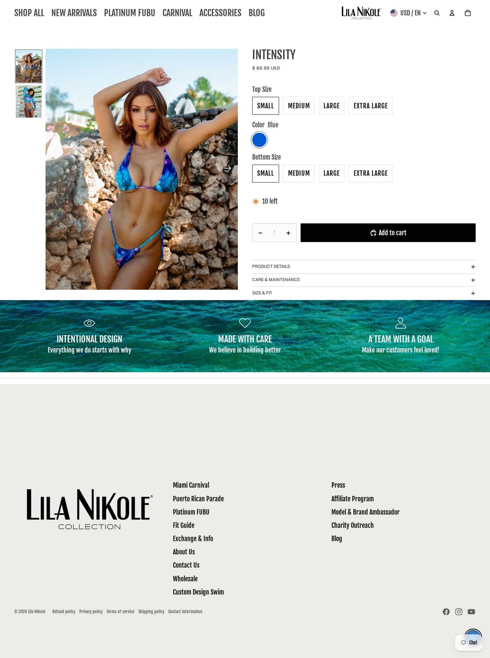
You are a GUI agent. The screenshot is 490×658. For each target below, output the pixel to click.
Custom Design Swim (198, 592)
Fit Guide (183, 525)
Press (338, 485)
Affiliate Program (352, 499)
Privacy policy (91, 611)
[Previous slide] (54, 169)
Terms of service (120, 611)
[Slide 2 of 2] (29, 101)
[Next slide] (230, 169)
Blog (336, 539)
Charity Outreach (352, 525)
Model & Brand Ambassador (365, 512)
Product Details (271, 266)
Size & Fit (262, 293)
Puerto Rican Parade (198, 499)
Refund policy (63, 611)
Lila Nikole (36, 611)
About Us (184, 552)
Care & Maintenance (276, 280)
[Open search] (437, 13)
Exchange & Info (193, 539)
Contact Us (186, 565)
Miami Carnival (191, 485)
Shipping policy (151, 611)
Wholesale (185, 579)
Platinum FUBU (191, 512)
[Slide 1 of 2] (29, 66)
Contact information (185, 611)
